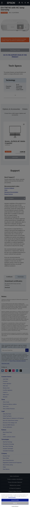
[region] (15, 500)
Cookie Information (12, 497)
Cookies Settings (15, 506)
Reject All (15, 503)
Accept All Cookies (15, 500)
